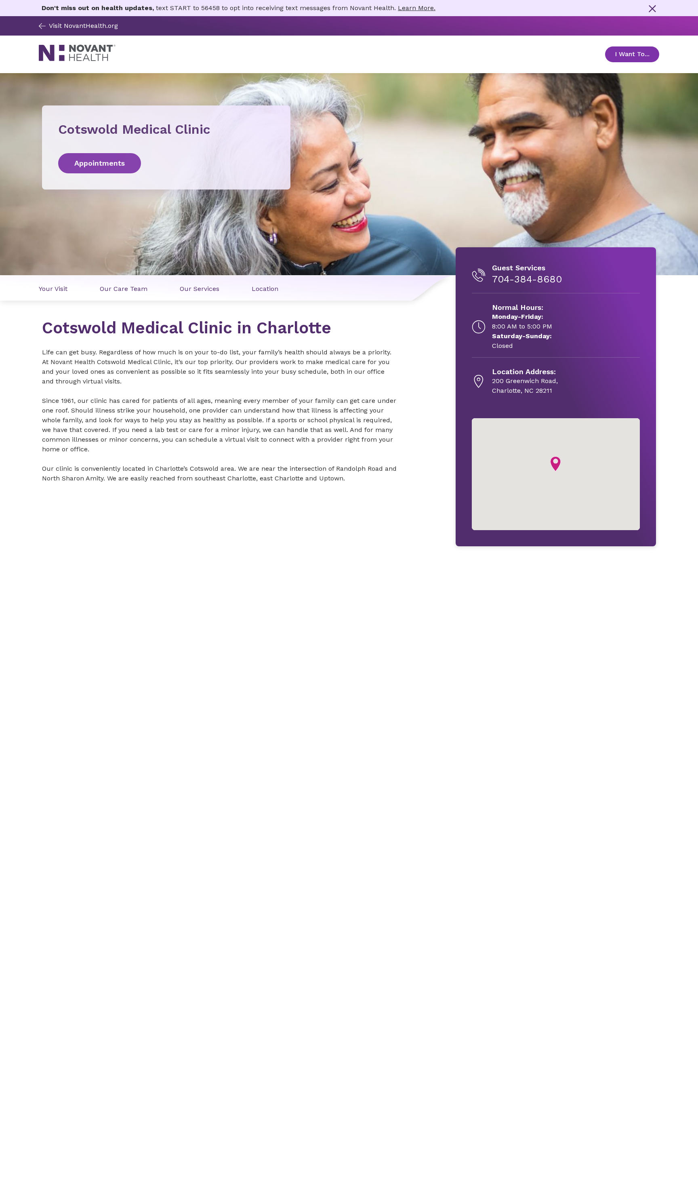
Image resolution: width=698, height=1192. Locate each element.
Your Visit (53, 289)
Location (265, 289)
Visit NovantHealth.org (83, 25)
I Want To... (637, 54)
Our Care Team (123, 289)
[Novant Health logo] (77, 59)
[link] (166, 163)
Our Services (199, 289)
